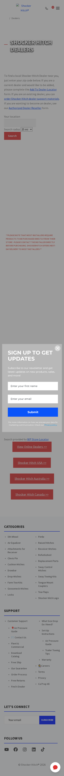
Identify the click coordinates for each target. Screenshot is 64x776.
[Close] (57, 348)
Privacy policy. (50, 425)
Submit (33, 412)
